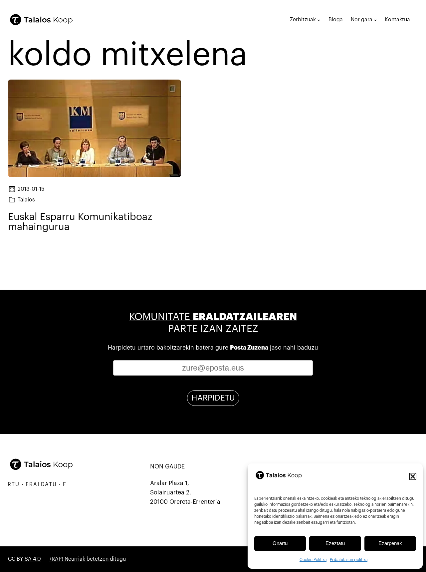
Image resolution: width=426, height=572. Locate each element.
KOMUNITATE (213, 317)
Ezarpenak (390, 543)
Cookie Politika (313, 560)
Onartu (280, 543)
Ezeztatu (335, 543)
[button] (412, 476)
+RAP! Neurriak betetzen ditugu (87, 559)
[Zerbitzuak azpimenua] (318, 19)
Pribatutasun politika (348, 560)
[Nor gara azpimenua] (375, 19)
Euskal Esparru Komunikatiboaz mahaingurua (80, 222)
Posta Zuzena (249, 348)
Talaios (26, 199)
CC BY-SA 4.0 (24, 559)
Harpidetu (213, 398)
